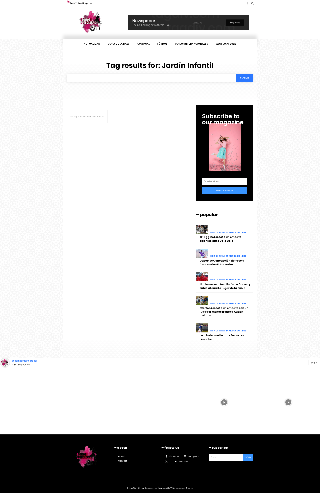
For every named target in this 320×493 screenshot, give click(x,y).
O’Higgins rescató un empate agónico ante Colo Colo (220, 239)
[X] (166, 462)
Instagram (193, 456)
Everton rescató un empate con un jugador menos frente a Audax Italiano (224, 311)
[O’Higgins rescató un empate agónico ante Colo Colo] (202, 229)
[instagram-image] (32, 402)
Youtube (183, 461)
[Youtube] (176, 462)
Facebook (175, 456)
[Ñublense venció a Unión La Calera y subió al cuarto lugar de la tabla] (202, 276)
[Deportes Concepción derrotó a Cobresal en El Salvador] (202, 253)
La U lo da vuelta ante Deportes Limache (222, 337)
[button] (252, 3)
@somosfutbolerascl (24, 360)
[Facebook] (166, 456)
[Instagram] (185, 456)
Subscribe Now (225, 190)
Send (248, 457)
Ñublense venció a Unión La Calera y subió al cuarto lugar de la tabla (225, 286)
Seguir (314, 362)
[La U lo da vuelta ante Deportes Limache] (202, 327)
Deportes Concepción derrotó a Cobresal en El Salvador (222, 262)
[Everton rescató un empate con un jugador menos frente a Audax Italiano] (202, 300)
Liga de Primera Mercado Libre (228, 232)
